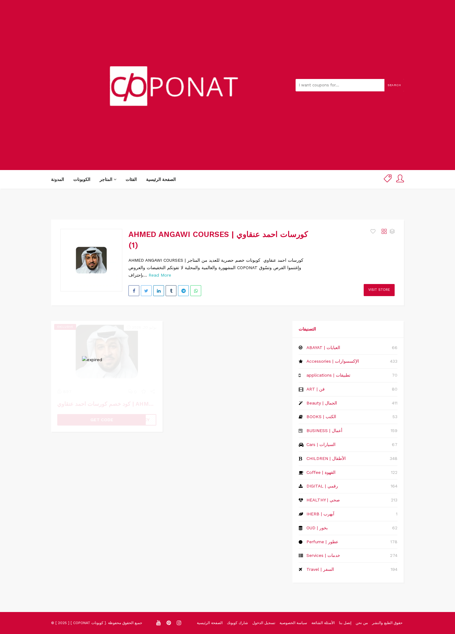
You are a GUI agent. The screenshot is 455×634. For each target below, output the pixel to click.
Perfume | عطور (322, 541)
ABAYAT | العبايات (323, 347)
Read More (160, 275)
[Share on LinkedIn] (158, 290)
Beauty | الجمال (321, 402)
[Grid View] (384, 232)
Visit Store (379, 290)
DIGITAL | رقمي (322, 485)
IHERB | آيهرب (320, 513)
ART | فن (315, 389)
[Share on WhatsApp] (195, 290)
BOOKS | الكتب (321, 416)
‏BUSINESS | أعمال (324, 430)
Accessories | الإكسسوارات (332, 361)
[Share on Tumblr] (171, 290)
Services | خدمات (323, 555)
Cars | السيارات (321, 444)
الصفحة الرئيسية (161, 179)
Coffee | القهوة (321, 472)
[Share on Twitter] (146, 290)
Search (394, 85)
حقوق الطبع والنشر (387, 623)
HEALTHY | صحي (323, 499)
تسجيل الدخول (263, 623)
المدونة (57, 179)
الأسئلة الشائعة (323, 623)
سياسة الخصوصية (293, 623)
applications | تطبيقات (328, 375)
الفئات (131, 179)
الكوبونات (81, 179)
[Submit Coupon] (388, 179)
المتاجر (107, 179)
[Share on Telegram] (183, 290)
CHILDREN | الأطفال (326, 458)
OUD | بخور (317, 527)
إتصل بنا (345, 623)
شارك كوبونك (237, 623)
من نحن (362, 623)
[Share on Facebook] (133, 290)
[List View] (392, 232)
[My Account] (400, 179)
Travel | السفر (320, 569)
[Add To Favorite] (373, 232)
